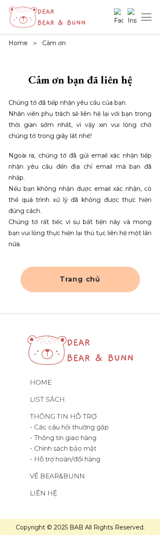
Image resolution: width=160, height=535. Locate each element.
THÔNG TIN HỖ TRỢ (63, 416)
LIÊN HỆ (43, 493)
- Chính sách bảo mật (63, 448)
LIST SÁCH (47, 399)
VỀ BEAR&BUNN (57, 476)
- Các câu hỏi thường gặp (69, 427)
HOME (41, 382)
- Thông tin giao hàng (63, 438)
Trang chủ (80, 279)
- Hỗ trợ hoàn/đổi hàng (65, 459)
